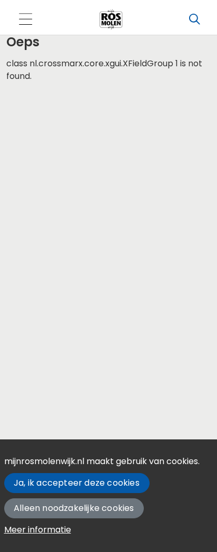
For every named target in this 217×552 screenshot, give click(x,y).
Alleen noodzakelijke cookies (74, 508)
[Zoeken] (194, 19)
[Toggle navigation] (25, 19)
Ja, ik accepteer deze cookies (77, 483)
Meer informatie (37, 530)
